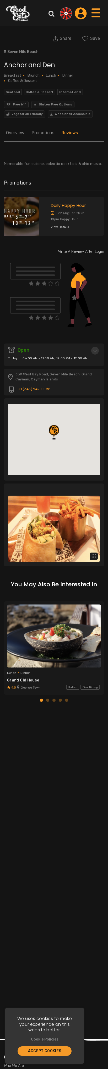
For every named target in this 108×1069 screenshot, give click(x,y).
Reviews (70, 132)
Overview (15, 132)
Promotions (43, 132)
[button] (54, 432)
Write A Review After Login (81, 251)
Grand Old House (23, 680)
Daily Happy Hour (68, 205)
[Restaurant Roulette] (66, 13)
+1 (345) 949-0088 (34, 389)
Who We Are (14, 1065)
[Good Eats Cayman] (18, 13)
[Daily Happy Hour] (19, 216)
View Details (60, 227)
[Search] (51, 13)
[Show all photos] (94, 556)
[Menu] (96, 18)
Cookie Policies (44, 1039)
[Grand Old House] (54, 635)
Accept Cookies (44, 1051)
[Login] (81, 13)
